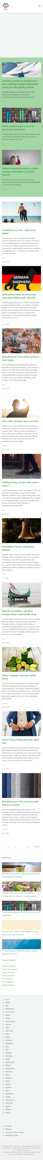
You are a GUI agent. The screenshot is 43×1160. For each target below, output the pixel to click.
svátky (4, 574)
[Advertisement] (21, 35)
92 (28, 847)
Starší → (38, 847)
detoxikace (5, 703)
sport (3, 101)
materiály (4, 829)
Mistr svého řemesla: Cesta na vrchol (20, 421)
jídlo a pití (5, 189)
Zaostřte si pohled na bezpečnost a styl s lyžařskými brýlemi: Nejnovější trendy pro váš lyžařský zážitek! (20, 84)
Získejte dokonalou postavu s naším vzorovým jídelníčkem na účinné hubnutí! (20, 171)
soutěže (4, 445)
